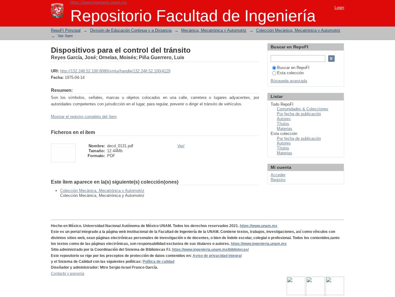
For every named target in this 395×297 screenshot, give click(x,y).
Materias (284, 128)
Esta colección (290, 73)
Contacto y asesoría (67, 273)
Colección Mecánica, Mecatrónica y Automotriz (298, 30)
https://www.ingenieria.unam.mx (98, 2)
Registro (278, 179)
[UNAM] (296, 294)
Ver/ (181, 146)
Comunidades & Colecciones (302, 109)
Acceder (278, 175)
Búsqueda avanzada (289, 81)
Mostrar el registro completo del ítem (84, 116)
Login (339, 7)
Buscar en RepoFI (293, 67)
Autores (284, 118)
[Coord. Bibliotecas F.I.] (335, 294)
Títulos (283, 123)
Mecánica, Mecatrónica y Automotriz (214, 30)
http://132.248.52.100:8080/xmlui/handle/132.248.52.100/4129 (115, 71)
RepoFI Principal (66, 30)
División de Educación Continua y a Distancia (131, 30)
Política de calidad (158, 261)
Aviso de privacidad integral (217, 256)
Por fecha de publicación (299, 114)
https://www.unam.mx (258, 226)
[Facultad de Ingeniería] (316, 294)
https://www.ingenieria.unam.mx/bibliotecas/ (210, 249)
